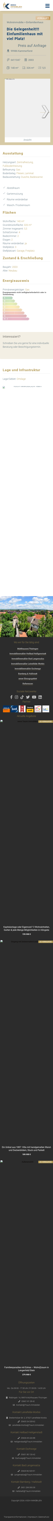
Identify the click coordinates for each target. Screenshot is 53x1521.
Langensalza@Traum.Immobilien (28, 1475)
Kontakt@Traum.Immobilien (28, 1405)
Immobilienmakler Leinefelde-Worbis (27, 664)
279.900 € (26, 1375)
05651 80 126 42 (28, 1454)
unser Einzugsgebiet (27, 678)
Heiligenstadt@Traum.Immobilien (28, 1442)
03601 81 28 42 (28, 1401)
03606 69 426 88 (28, 1438)
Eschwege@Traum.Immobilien (28, 1458)
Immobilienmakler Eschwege (28, 668)
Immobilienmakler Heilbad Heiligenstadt (28, 653)
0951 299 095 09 (28, 1487)
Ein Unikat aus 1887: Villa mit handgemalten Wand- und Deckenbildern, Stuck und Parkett (26, 1148)
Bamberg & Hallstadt (27, 673)
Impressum (32, 1517)
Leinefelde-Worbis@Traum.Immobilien (28, 1425)
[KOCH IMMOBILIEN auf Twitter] (28, 698)
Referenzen (28, 683)
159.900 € (26, 934)
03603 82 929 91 (28, 1471)
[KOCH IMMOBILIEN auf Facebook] (12, 698)
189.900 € (26, 1154)
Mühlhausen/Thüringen (27, 649)
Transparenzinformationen (15, 1517)
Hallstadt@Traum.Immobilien (28, 1491)
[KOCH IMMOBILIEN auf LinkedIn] (40, 698)
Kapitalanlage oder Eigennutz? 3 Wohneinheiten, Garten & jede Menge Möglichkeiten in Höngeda (26, 928)
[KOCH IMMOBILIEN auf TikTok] (22, 698)
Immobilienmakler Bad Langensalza (28, 658)
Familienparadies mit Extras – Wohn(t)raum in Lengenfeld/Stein (26, 1369)
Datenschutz (43, 1517)
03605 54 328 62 (28, 1421)
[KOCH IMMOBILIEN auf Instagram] (17, 698)
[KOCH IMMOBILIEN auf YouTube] (35, 698)
